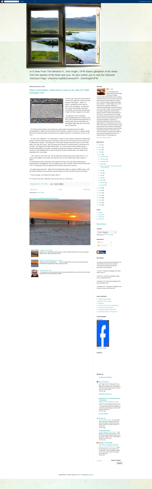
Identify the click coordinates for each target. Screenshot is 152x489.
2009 (100, 205)
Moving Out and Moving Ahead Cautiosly (44, 198)
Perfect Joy (102, 418)
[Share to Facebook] (60, 184)
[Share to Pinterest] (62, 184)
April (101, 178)
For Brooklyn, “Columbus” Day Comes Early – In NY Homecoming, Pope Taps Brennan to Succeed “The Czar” (108, 446)
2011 (100, 200)
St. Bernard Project (104, 430)
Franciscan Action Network (105, 307)
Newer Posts (33, 189)
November (103, 159)
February (102, 182)
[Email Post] (51, 184)
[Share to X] (58, 184)
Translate (110, 235)
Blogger (91, 474)
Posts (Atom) (40, 192)
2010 (100, 202)
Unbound (101, 303)
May (101, 175)
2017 (100, 154)
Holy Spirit (101, 216)
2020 (100, 147)
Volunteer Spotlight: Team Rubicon (107, 432)
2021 (100, 145)
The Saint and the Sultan (105, 420)
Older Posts (86, 189)
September (103, 161)
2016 (100, 188)
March (102, 180)
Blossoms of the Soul (105, 394)
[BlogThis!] (57, 184)
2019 (100, 149)
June (101, 173)
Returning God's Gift (45, 270)
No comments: (45, 184)
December (103, 156)
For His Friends (103, 414)
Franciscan (101, 214)
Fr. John (111, 89)
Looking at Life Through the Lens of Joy (109, 383)
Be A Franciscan (104, 382)
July (101, 170)
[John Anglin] (103, 346)
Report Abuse (101, 224)
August (102, 164)
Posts (100, 242)
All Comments (103, 245)
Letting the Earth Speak (46, 250)
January (102, 185)
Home (60, 189)
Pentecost (101, 219)
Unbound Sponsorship (104, 299)
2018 (100, 152)
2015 (100, 190)
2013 (100, 195)
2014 (100, 193)
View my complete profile (104, 137)
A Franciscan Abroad (105, 377)
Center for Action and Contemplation (108, 305)
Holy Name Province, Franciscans (107, 311)
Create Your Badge (101, 348)
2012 (100, 197)
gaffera (79, 474)
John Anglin (99, 319)
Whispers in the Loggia (104, 301)
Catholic (100, 212)
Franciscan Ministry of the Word (107, 309)
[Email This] (55, 184)
